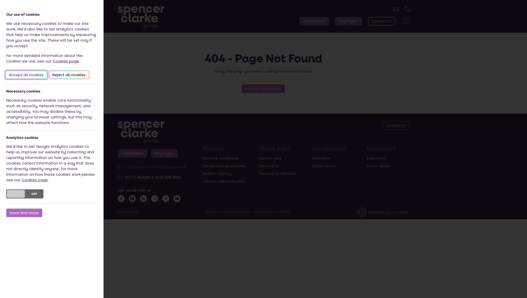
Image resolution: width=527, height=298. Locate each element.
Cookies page (66, 61)
